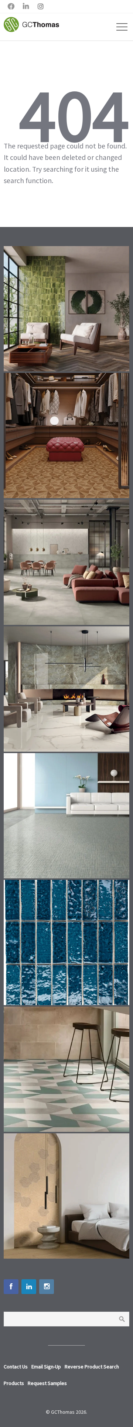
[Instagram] (46, 1286)
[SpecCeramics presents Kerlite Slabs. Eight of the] (66, 689)
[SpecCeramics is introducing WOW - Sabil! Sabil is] (66, 308)
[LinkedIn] (28, 1286)
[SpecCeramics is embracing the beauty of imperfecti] (66, 942)
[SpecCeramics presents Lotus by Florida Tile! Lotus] (66, 435)
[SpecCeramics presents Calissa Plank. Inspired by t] (66, 1196)
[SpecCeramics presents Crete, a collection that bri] (66, 562)
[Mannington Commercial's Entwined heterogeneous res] (66, 815)
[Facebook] (11, 1286)
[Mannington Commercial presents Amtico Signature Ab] (66, 1069)
